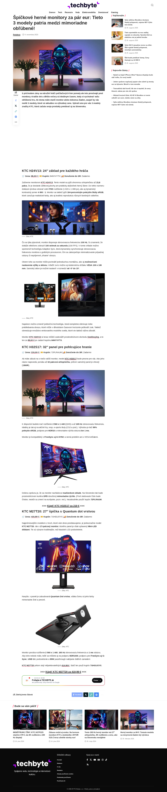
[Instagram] (102, 760)
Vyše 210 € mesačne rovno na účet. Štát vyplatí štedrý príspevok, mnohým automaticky (138, 47)
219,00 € (35, 352)
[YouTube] (94, 760)
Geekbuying (93, 337)
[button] (152, 5)
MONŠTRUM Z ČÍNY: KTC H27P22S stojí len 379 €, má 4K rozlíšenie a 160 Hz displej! (29, 735)
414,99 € (65, 665)
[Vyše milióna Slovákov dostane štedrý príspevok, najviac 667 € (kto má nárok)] (117, 23)
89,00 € (34, 176)
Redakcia (16, 35)
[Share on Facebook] (16, 100)
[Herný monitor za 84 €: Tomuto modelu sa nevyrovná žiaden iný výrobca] (137, 720)
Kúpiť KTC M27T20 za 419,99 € (63, 671)
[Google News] (98, 760)
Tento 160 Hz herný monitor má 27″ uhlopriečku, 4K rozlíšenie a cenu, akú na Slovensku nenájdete (101, 735)
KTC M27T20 (28, 665)
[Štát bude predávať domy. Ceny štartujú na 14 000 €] (117, 61)
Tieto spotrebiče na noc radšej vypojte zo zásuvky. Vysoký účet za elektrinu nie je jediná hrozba (138, 35)
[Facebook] (87, 760)
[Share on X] (16, 106)
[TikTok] (106, 760)
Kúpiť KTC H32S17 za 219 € (63, 505)
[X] (90, 760)
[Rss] (87, 765)
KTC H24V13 (47, 182)
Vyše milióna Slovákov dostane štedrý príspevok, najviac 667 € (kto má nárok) (138, 22)
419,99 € (35, 517)
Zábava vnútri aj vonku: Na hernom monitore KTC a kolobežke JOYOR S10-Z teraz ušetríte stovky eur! (64, 735)
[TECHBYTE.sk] (83, 5)
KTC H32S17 (71, 359)
